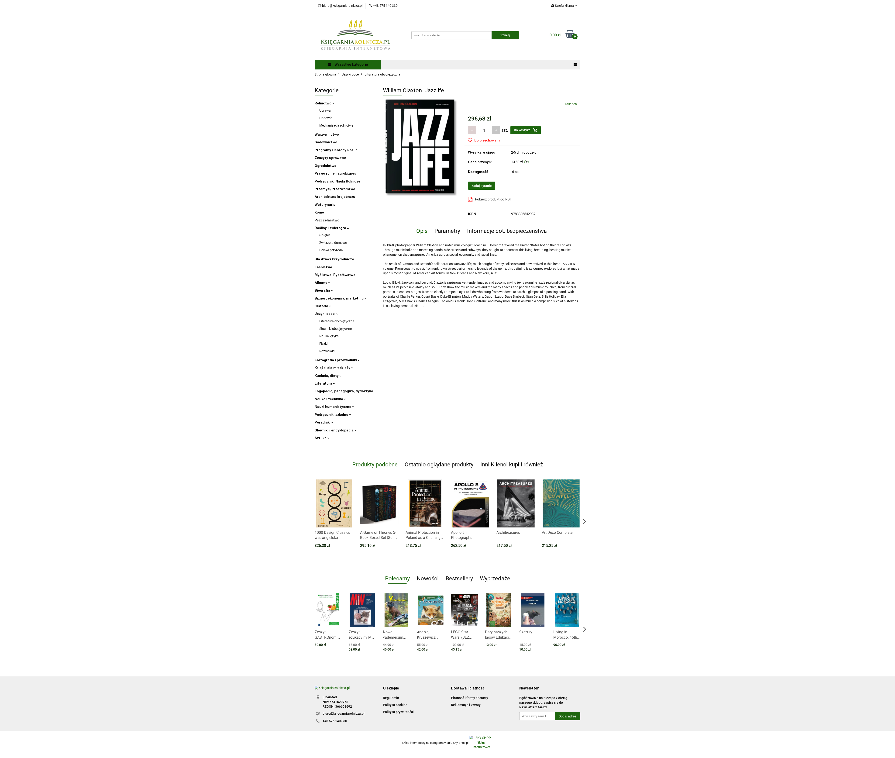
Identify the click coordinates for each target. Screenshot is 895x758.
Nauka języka (329, 336)
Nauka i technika (329, 399)
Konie (319, 212)
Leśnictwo (323, 267)
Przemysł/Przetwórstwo (335, 189)
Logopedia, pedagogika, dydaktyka (344, 391)
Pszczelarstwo (327, 220)
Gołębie (324, 235)
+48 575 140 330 (335, 721)
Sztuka (321, 438)
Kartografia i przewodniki (336, 360)
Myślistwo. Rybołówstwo (335, 275)
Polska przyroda (331, 250)
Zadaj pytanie (482, 186)
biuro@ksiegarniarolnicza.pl (344, 713)
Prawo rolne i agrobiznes (335, 173)
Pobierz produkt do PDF (493, 199)
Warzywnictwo (327, 134)
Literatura (324, 383)
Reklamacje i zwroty (466, 705)
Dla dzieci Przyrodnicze (334, 259)
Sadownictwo (326, 142)
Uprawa (325, 110)
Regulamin (391, 698)
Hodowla (325, 118)
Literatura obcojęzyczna (336, 321)
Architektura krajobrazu (335, 197)
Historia (322, 306)
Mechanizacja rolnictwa (336, 125)
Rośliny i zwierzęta (331, 228)
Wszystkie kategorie (351, 64)
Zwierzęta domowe (333, 243)
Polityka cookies (395, 705)
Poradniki (323, 422)
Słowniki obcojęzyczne (335, 329)
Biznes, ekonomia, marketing (340, 298)
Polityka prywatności (398, 712)
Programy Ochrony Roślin (336, 150)
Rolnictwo (323, 103)
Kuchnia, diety (327, 376)
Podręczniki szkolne (332, 415)
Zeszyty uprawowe (330, 158)
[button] (391, 688)
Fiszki (323, 343)
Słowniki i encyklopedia (335, 430)
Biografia (323, 290)
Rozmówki (326, 351)
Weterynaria (325, 205)
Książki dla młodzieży (333, 368)
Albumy (321, 283)
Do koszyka (522, 130)
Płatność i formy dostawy (469, 698)
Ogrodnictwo (325, 166)
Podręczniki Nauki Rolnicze (337, 181)
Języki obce (325, 314)
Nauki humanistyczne (333, 407)
